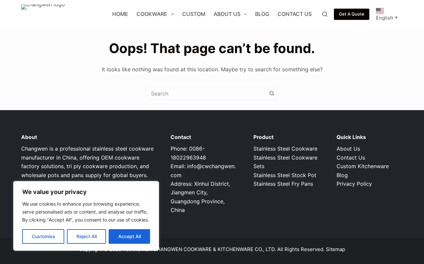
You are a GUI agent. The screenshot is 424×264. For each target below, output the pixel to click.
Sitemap (335, 249)
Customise (43, 236)
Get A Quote (351, 14)
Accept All (129, 236)
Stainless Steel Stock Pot (284, 175)
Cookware (151, 14)
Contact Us (295, 14)
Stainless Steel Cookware (285, 148)
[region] (86, 216)
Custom (193, 14)
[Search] (324, 14)
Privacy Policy (354, 183)
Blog (262, 14)
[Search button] (271, 93)
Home (120, 14)
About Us (227, 14)
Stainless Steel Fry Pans (283, 183)
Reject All (87, 236)
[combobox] (205, 93)
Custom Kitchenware (363, 166)
